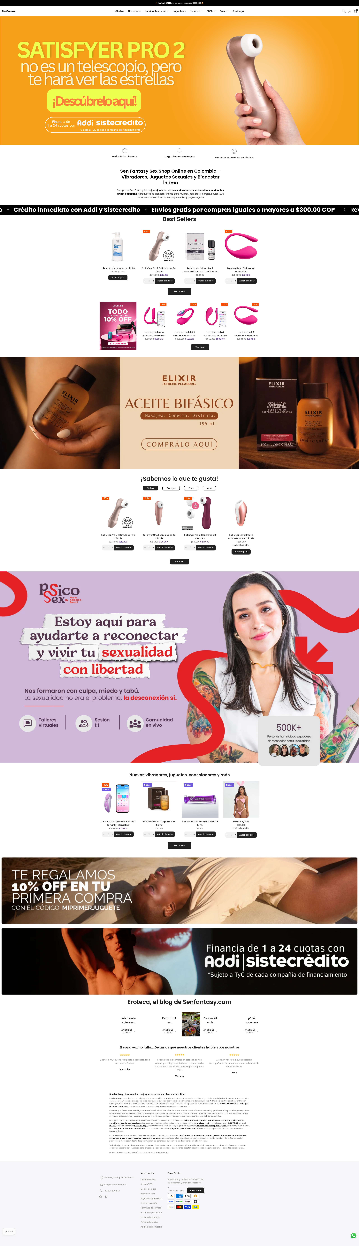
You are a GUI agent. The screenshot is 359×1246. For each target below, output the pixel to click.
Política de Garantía (150, 1217)
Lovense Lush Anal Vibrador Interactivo (153, 334)
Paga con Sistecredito (151, 1198)
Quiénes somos (148, 1179)
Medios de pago (148, 1189)
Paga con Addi (148, 1193)
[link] (179, 80)
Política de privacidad (151, 1212)
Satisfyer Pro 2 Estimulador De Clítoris (159, 270)
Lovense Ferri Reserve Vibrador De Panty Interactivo (118, 823)
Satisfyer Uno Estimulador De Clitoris (159, 536)
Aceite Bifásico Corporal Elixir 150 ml (159, 823)
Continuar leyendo (126, 1031)
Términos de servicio (151, 1207)
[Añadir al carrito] (166, 325)
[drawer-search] (344, 11)
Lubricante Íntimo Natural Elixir (118, 268)
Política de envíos (149, 1222)
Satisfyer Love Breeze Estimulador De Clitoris (241, 536)
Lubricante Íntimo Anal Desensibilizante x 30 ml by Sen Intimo (200, 270)
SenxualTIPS (146, 1184)
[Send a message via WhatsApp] (354, 1235)
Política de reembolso (151, 1226)
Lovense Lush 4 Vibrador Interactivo (215, 334)
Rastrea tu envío (149, 1203)
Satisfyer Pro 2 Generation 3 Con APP (200, 536)
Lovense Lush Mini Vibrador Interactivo (184, 334)
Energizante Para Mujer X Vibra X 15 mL (200, 823)
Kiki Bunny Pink (241, 821)
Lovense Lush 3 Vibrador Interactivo (241, 270)
